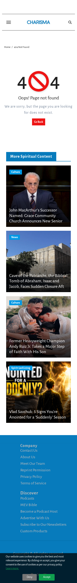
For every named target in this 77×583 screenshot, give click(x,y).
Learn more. (12, 568)
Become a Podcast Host (38, 511)
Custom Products (33, 531)
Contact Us (29, 450)
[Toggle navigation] (8, 22)
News (14, 237)
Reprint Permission (35, 470)
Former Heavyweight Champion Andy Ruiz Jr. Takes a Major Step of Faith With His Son (37, 346)
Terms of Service (33, 483)
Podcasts (27, 498)
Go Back (38, 121)
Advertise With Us (34, 518)
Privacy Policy (31, 477)
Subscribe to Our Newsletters (43, 524)
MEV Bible (28, 505)
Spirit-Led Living (20, 368)
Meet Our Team (32, 463)
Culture (15, 172)
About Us (27, 457)
